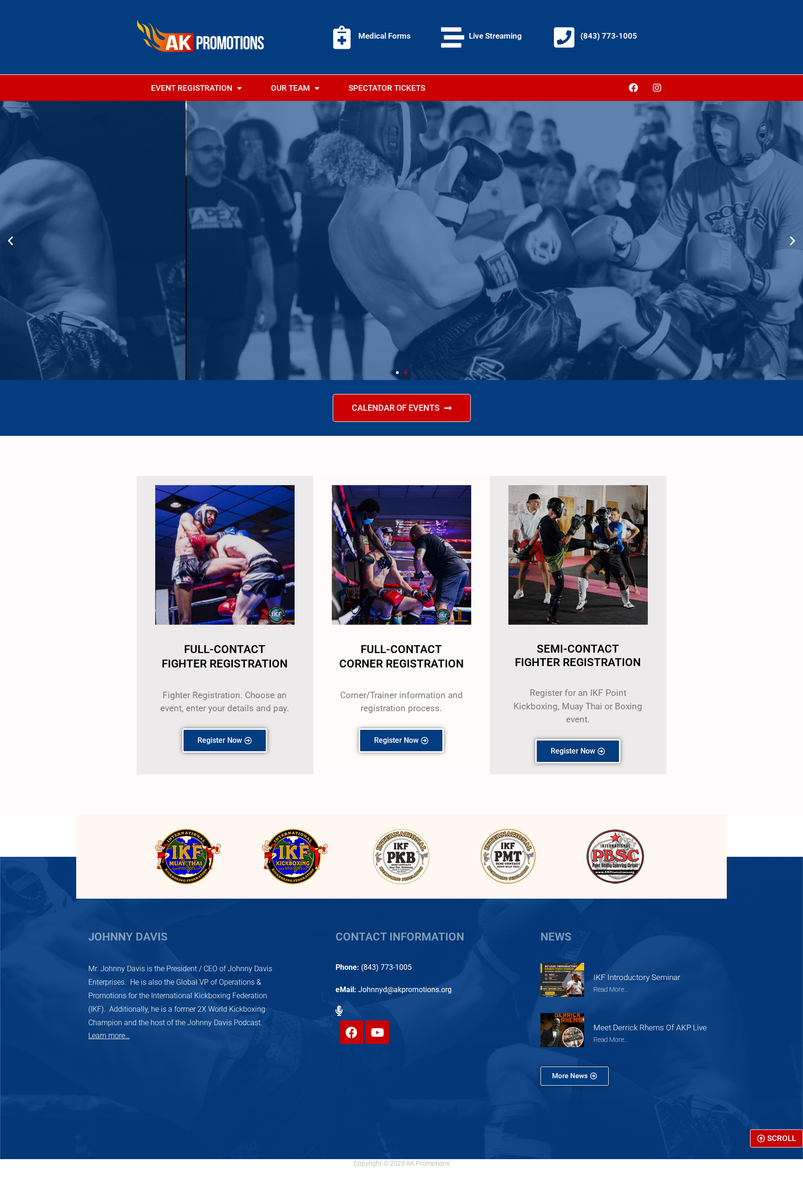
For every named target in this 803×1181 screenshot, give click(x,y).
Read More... (610, 989)
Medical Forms (384, 35)
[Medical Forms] (342, 37)
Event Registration (191, 88)
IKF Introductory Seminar (636, 977)
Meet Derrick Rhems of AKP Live (650, 1027)
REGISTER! (401, 272)
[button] (10, 241)
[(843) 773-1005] (564, 37)
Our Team (290, 88)
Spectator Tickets (387, 88)
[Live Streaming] (452, 37)
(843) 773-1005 (608, 35)
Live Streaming (495, 35)
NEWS (556, 936)
